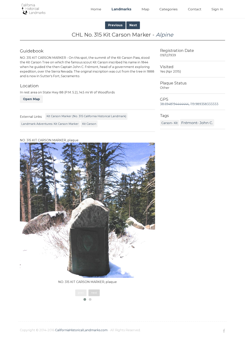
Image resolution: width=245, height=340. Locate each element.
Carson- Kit (169, 123)
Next (133, 25)
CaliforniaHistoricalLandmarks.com (81, 330)
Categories (168, 9)
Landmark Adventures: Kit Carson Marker (49, 124)
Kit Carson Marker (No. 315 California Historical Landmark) (86, 116)
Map (145, 9)
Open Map (31, 99)
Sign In (217, 9)
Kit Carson (89, 124)
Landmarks (121, 9)
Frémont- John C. (197, 122)
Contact (194, 9)
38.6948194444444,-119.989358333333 (189, 104)
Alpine (164, 34)
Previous (115, 25)
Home (96, 9)
